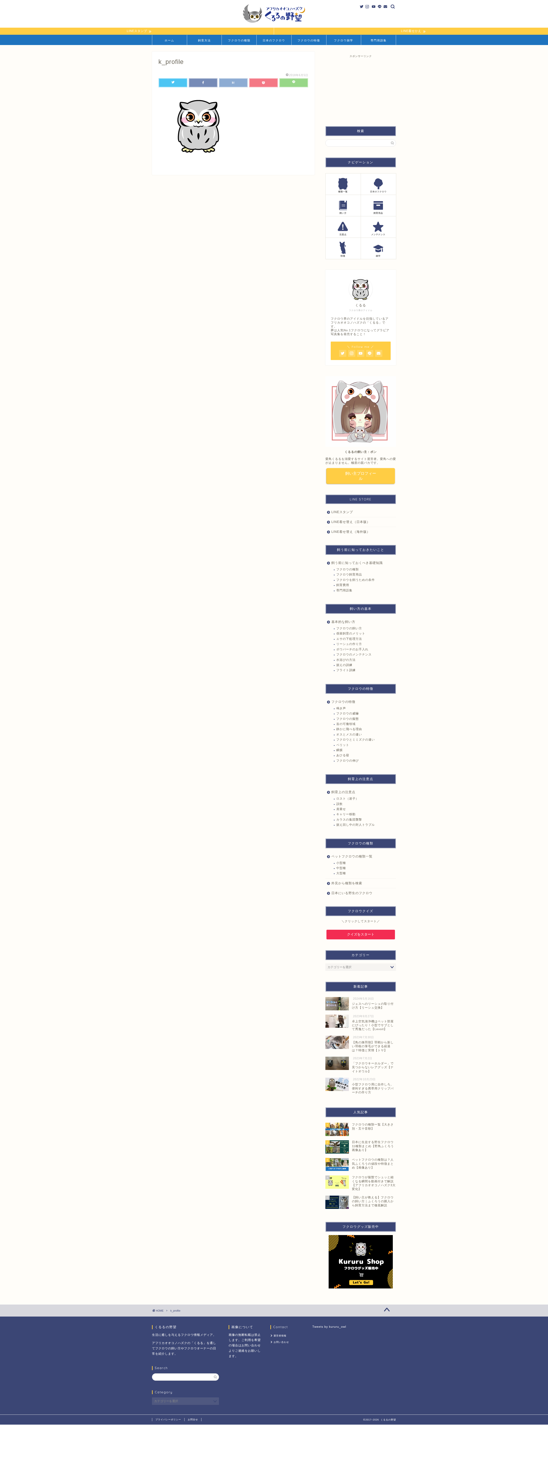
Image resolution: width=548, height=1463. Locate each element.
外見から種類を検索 (346, 883)
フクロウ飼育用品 (349, 574)
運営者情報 (280, 1335)
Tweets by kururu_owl (329, 1326)
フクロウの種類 (239, 40)
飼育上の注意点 (343, 792)
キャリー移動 (346, 814)
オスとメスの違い (349, 734)
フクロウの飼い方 (349, 628)
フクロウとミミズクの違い (355, 739)
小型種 (341, 863)
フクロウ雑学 (343, 40)
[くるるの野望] (274, 22)
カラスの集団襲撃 (349, 819)
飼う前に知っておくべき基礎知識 (357, 563)
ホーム (169, 40)
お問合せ (193, 1419)
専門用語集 (379, 40)
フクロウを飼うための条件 (355, 580)
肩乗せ (341, 809)
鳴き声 (341, 708)
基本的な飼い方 (343, 622)
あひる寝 (342, 755)
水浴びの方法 (346, 659)
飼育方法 (204, 40)
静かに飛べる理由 (349, 729)
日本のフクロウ (274, 40)
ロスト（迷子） (347, 798)
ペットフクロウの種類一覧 (351, 856)
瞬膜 (339, 750)
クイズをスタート (360, 934)
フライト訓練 (346, 670)
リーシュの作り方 (349, 644)
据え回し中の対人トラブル (355, 824)
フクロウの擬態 (347, 718)
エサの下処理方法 (349, 638)
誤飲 (339, 804)
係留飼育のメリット (350, 633)
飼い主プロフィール (360, 476)
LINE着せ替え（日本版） (350, 522)
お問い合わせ (281, 1342)
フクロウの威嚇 (347, 713)
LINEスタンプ (342, 512)
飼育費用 (342, 585)
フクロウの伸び (347, 760)
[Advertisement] (361, 88)
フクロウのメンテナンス (354, 654)
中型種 (341, 868)
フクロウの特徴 (309, 40)
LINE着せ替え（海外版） (350, 531)
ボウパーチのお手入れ (352, 649)
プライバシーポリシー (168, 1419)
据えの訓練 (344, 665)
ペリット (342, 745)
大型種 (341, 873)
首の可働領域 (346, 724)
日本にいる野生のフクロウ (351, 893)
